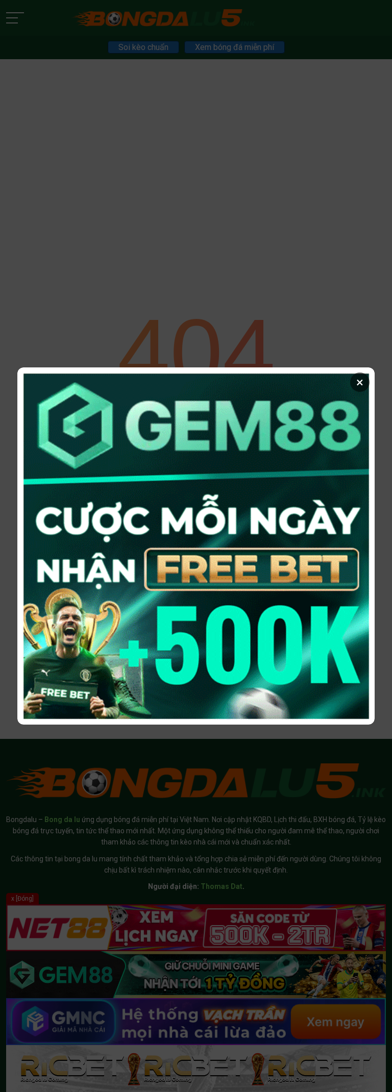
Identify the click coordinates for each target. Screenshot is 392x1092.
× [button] (359, 382)
